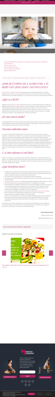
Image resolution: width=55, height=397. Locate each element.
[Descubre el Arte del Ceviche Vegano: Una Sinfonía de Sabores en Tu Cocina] (27, 238)
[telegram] (47, 3)
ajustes (13, 395)
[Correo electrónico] (51, 10)
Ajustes (48, 394)
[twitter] (42, 3)
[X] (42, 10)
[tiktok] (52, 3)
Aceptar (31, 394)
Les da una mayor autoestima (13, 181)
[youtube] (50, 3)
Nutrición (43, 78)
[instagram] (45, 3)
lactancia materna (16, 104)
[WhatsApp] (46, 10)
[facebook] (40, 3)
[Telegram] (48, 10)
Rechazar (40, 394)
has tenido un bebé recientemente (12, 92)
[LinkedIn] (44, 10)
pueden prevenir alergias (42, 191)
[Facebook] (40, 10)
